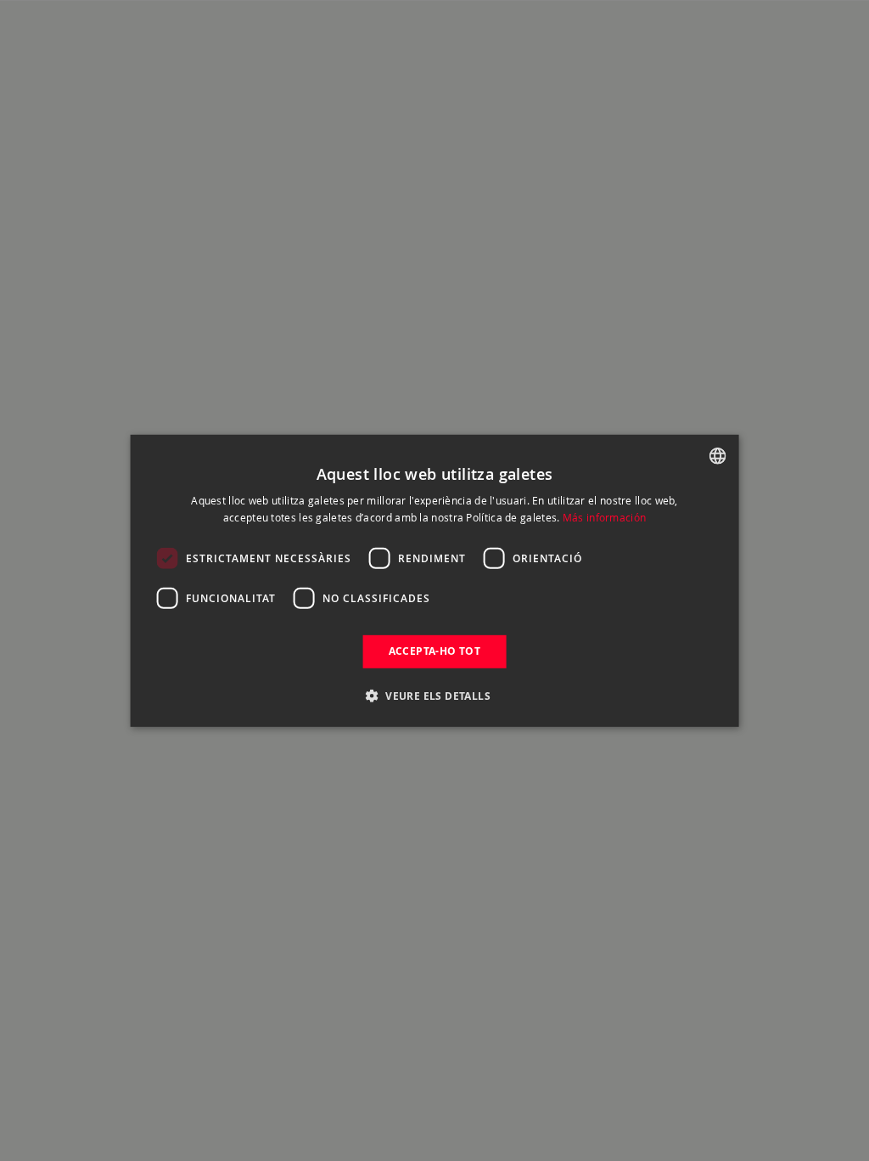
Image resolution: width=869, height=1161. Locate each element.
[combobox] (717, 455)
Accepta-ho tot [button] (435, 651)
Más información (605, 517)
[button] (434, 695)
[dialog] (435, 580)
